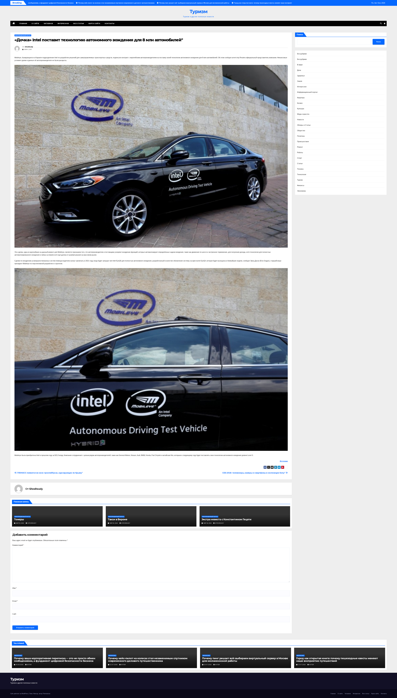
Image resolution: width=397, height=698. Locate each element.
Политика (301, 136)
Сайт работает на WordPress (19, 693)
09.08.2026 (20, 664)
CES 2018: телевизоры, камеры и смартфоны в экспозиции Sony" (254, 473)
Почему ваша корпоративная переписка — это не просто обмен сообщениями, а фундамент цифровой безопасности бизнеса (54, 659)
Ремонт (300, 147)
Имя (14, 588)
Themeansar (46, 693)
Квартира (301, 98)
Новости (300, 119)
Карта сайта (94, 23)
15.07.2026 (302, 664)
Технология (301, 174)
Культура (300, 109)
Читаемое (48, 23)
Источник (284, 461)
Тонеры (19, 519)
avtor (29, 664)
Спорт (299, 158)
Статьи (300, 163)
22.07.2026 (114, 664)
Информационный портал (23, 35)
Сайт (14, 614)
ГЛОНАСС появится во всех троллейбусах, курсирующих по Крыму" (49, 473)
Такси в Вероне (117, 519)
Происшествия (303, 141)
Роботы (300, 152)
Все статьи (78, 23)
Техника (300, 169)
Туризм (198, 11)
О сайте (35, 23)
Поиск (300, 34)
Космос (300, 103)
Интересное (63, 23)
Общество (301, 130)
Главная (23, 23)
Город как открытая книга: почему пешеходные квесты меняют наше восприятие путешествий (337, 659)
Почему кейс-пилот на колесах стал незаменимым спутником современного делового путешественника (147, 659)
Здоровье (301, 76)
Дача (299, 70)
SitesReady (29, 47)
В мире (300, 65)
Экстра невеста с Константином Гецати (226, 519)
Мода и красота (303, 114)
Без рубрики (302, 54)
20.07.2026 (208, 664)
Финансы (300, 185)
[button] (381, 23)
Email (15, 601)
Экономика (301, 191)
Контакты (109, 23)
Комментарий (18, 545)
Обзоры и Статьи (304, 125)
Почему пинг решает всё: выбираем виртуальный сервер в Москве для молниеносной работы (245, 659)
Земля (299, 81)
